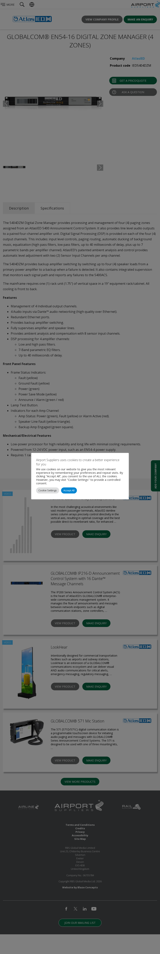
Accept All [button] (69, 490)
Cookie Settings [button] (47, 490)
